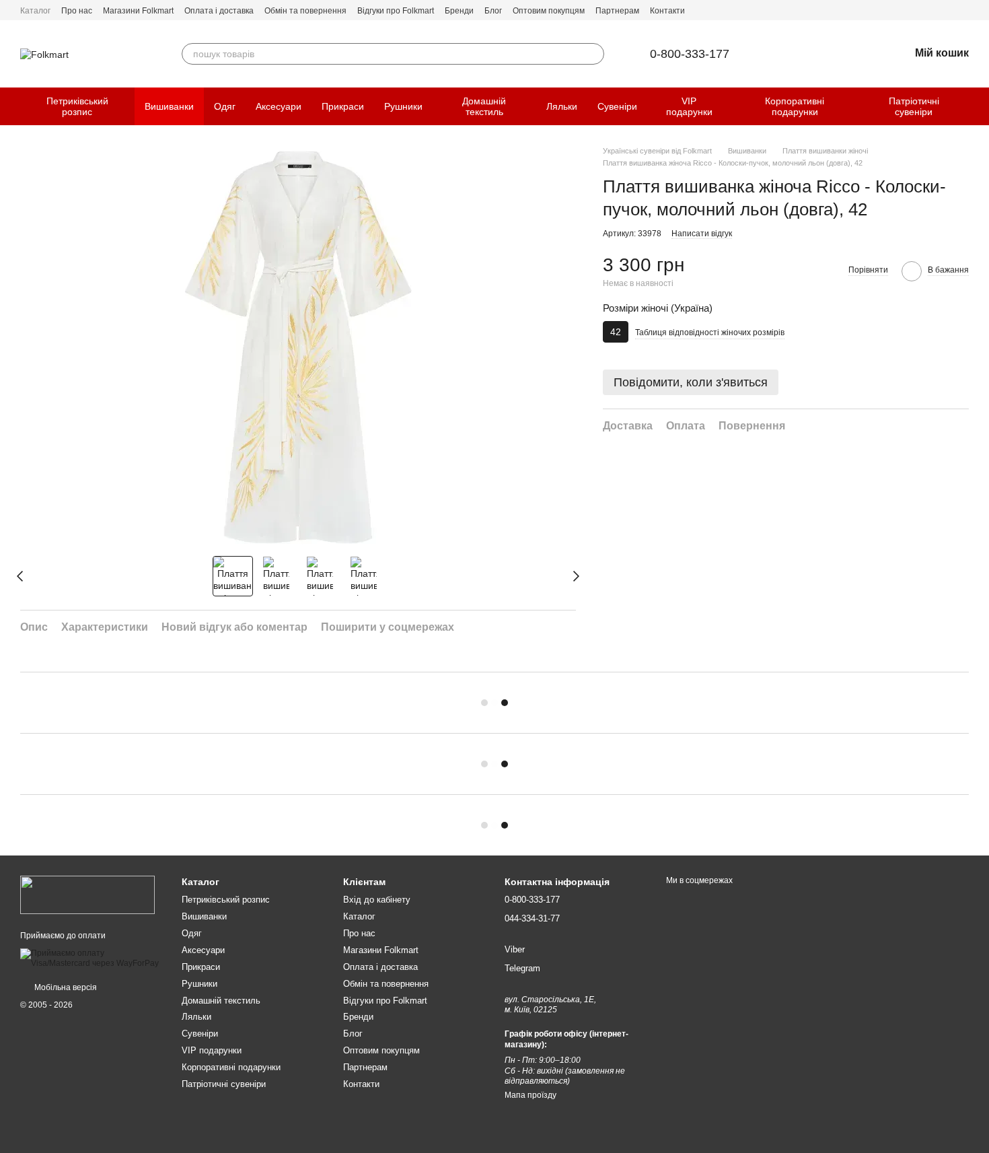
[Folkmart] (87, 894)
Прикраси (343, 106)
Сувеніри (617, 106)
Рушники (403, 106)
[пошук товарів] (593, 54)
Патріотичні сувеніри (914, 106)
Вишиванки (169, 106)
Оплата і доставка (219, 10)
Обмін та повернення (305, 10)
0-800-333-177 (689, 54)
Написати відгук (701, 233)
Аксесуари (278, 106)
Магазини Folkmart (138, 10)
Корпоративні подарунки (794, 106)
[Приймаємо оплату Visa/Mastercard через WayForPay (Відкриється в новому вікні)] (90, 958)
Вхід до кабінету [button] (376, 900)
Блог (493, 10)
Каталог (35, 10)
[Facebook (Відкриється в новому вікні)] (947, 10)
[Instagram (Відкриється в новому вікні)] (963, 10)
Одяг (224, 106)
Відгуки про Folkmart (395, 10)
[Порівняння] (829, 54)
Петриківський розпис (77, 106)
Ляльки (561, 106)
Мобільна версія (64, 987)
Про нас (76, 10)
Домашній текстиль (484, 106)
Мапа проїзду (530, 1095)
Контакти (667, 10)
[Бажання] (864, 54)
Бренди (459, 10)
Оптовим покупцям (549, 10)
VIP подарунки (689, 106)
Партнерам (617, 10)
